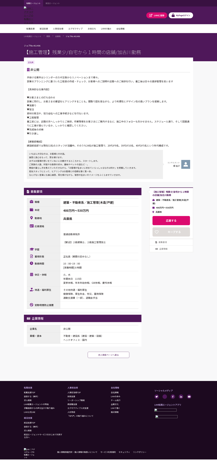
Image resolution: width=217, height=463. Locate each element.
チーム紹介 (115, 400)
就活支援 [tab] (44, 28)
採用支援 (71, 396)
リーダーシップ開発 (76, 400)
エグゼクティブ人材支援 (77, 408)
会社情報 (115, 387)
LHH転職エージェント (32, 36)
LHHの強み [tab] (106, 28)
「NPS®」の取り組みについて (80, 415)
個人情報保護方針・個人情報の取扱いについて (77, 452)
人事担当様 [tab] (58, 28)
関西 (48, 36)
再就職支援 (72, 404)
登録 (159, 15)
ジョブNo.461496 (73, 36)
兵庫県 (58, 36)
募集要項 (163, 242)
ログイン (183, 15)
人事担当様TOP (74, 392)
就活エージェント (53, 3)
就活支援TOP (29, 422)
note (165, 396)
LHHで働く (115, 408)
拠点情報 (115, 412)
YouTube (189, 396)
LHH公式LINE (29, 412)
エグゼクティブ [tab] (75, 28)
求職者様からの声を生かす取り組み (39, 408)
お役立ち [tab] (92, 28)
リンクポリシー (139, 452)
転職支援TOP (29, 392)
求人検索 (28, 400)
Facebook (173, 396)
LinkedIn (181, 396)
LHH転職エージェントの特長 (36, 404)
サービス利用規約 (108, 452)
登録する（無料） (31, 396)
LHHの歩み (115, 396)
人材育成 (71, 412)
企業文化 (115, 404)
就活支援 (28, 417)
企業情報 (163, 248)
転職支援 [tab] (30, 28)
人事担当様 (72, 387)
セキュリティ (124, 452)
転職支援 (28, 387)
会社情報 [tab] (120, 28)
